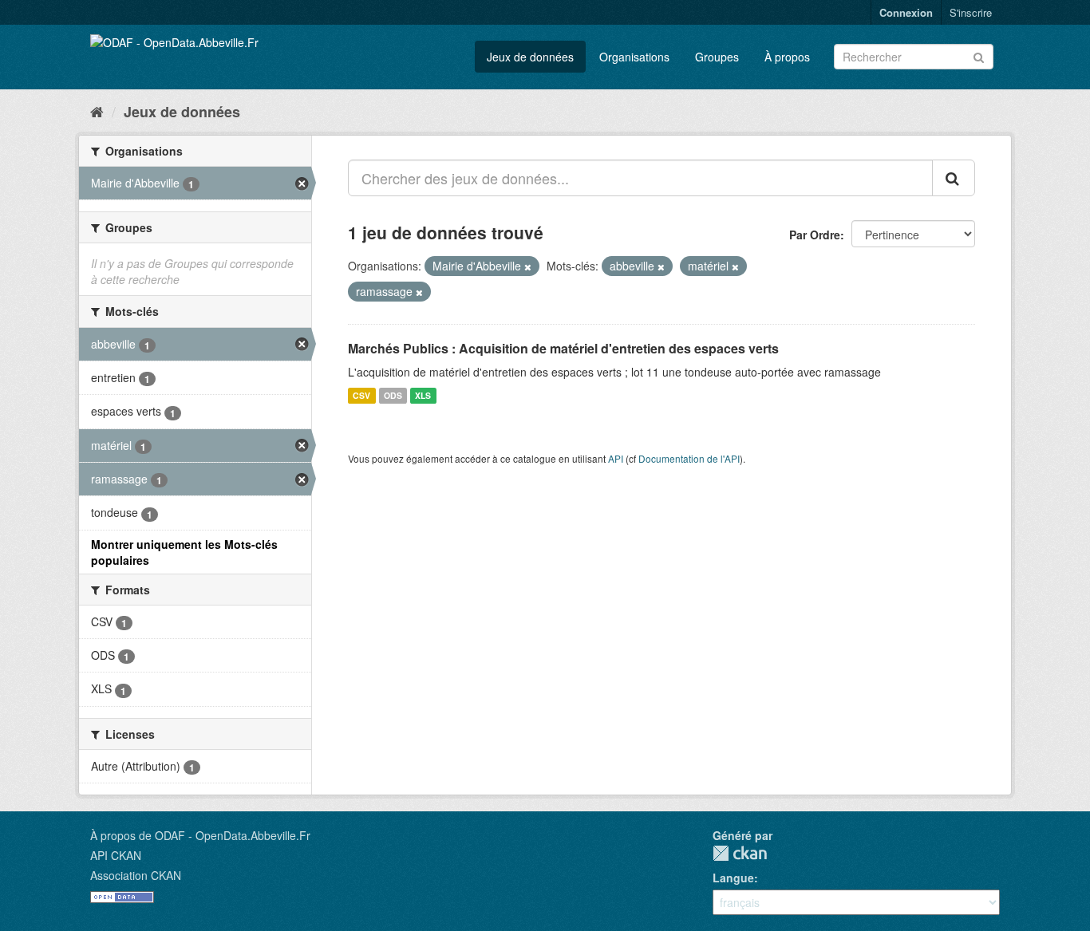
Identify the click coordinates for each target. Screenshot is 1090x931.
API (615, 458)
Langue (733, 878)
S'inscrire (971, 12)
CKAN (740, 853)
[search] (953, 178)
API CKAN (115, 855)
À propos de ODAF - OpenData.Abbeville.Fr (200, 835)
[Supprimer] (527, 266)
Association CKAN (135, 875)
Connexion (906, 12)
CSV (361, 395)
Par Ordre (814, 235)
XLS (423, 395)
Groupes (717, 57)
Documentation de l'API (689, 458)
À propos (787, 57)
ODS (393, 395)
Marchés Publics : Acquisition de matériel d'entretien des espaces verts (563, 348)
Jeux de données (530, 57)
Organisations (634, 57)
